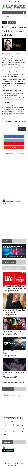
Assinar (22, 129)
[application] (14, 251)
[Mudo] (21, 256)
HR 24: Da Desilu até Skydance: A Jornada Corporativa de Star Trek (14, 287)
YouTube (6, 463)
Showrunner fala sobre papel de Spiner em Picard (14, 311)
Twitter (16, 463)
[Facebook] (12, 1)
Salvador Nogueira (8, 53)
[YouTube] (10, 1)
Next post (19, 154)
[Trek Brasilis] (14, 6)
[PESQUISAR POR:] (14, 16)
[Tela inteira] (24, 256)
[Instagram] (18, 1)
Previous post (9, 154)
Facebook (11, 463)
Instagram (21, 463)
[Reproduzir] (4, 256)
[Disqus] (14, 178)
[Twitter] (15, 1)
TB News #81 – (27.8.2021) (12, 331)
